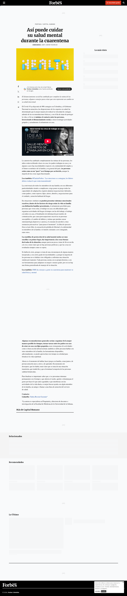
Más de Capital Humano (28, 410)
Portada (38, 24)
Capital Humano (49, 24)
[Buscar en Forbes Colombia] (124, 3)
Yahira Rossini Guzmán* (39, 396)
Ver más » (98, 591)
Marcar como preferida (63, 89)
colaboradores (36, 45)
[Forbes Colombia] (55, 2)
